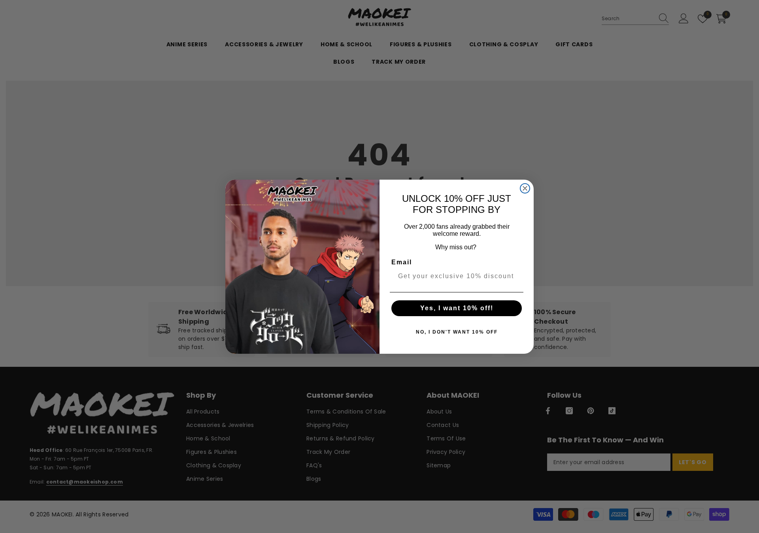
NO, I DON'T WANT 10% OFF (457, 332)
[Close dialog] (525, 188)
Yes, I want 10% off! (456, 308)
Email (401, 262)
